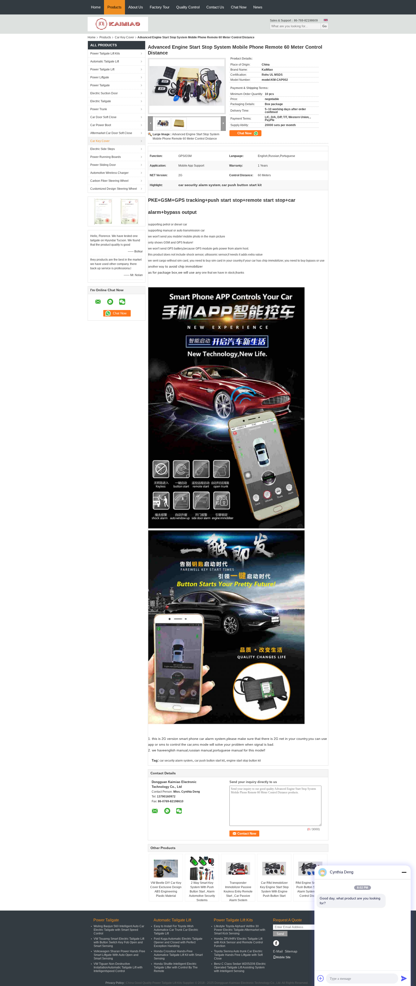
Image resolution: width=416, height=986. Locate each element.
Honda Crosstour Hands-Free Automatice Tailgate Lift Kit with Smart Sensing (178, 955)
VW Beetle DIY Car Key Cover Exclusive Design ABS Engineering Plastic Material (166, 889)
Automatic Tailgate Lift (104, 61)
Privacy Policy (114, 983)
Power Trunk (98, 109)
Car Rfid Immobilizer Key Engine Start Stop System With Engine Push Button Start (274, 889)
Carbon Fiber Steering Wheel (109, 180)
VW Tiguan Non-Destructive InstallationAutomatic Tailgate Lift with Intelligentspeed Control (118, 967)
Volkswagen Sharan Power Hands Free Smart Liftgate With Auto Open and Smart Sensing (119, 955)
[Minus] (404, 872)
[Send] (404, 978)
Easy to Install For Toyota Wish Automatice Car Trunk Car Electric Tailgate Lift (176, 930)
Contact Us (215, 7)
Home (96, 7)
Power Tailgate (100, 85)
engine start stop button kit (244, 760)
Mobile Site (283, 957)
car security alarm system (176, 760)
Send (280, 934)
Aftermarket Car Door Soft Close (111, 133)
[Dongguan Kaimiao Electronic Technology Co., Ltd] (118, 24)
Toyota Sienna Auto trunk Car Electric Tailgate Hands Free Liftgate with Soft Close (238, 955)
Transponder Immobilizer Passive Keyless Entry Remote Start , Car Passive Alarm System (238, 891)
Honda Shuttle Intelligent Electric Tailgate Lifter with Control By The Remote (176, 967)
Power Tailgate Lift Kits (105, 53)
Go (324, 26)
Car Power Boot (100, 125)
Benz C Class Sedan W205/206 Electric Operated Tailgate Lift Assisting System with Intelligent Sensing (240, 967)
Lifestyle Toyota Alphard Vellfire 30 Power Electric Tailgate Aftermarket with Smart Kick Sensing (239, 930)
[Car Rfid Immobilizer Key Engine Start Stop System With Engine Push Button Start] (274, 869)
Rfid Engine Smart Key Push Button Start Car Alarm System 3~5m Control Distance (310, 889)
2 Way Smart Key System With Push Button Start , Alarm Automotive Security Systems (202, 891)
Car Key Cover (124, 37)
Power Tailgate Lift (102, 69)
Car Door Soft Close (103, 117)
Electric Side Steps (102, 149)
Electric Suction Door (104, 93)
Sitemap (291, 951)
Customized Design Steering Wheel (113, 188)
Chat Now (239, 7)
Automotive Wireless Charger (109, 173)
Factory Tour (159, 7)
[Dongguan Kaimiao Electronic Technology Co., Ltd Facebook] (276, 943)
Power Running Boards (105, 157)
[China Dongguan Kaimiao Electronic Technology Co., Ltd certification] (103, 211)
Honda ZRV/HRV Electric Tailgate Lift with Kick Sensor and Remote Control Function (238, 942)
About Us (135, 7)
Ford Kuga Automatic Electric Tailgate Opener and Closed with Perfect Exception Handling (178, 942)
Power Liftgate (99, 77)
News (257, 7)
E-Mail (278, 951)
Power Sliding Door (103, 165)
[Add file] (320, 978)
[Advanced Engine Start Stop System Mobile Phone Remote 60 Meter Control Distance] (186, 86)
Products (114, 7)
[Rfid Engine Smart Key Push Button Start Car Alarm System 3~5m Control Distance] (310, 869)
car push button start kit (210, 760)
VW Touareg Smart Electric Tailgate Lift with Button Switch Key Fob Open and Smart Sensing (119, 942)
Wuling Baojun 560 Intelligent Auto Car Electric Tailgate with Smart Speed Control (119, 930)
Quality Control (188, 7)
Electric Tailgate (100, 101)
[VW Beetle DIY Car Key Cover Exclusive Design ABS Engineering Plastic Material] (166, 869)
